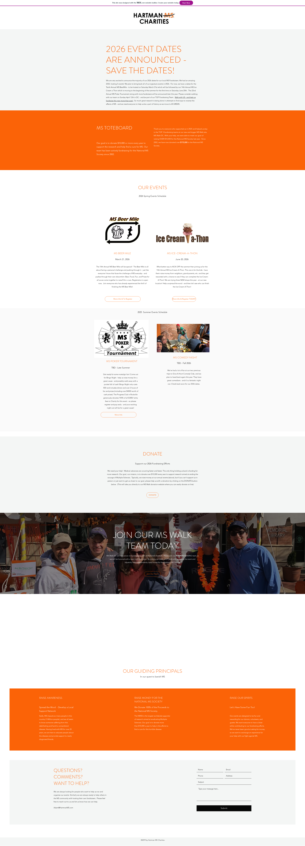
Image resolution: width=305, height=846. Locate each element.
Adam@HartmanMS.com (63, 807)
